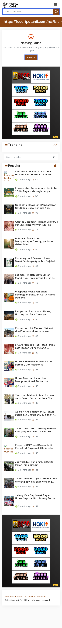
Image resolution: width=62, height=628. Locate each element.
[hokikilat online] (40, 76)
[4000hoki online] (21, 128)
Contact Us (20, 596)
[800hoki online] (21, 115)
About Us (9, 596)
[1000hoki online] (21, 89)
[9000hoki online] (40, 102)
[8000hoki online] (21, 76)
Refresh (31, 57)
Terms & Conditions (37, 596)
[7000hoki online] (21, 102)
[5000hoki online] (40, 89)
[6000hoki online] (40, 128)
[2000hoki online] (40, 115)
